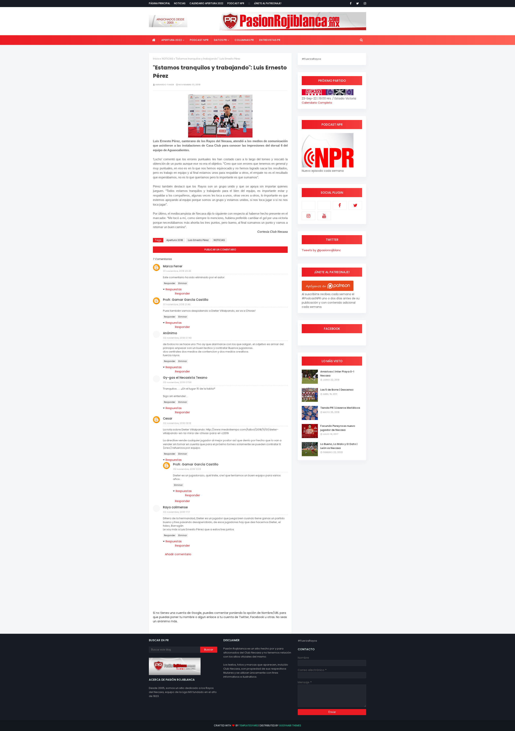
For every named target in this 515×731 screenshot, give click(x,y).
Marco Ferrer (172, 266)
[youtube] (324, 216)
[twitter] (357, 3)
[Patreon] (308, 205)
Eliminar (182, 283)
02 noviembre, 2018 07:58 (177, 382)
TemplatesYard (248, 725)
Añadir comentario (178, 554)
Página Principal (159, 3)
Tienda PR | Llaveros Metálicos (340, 408)
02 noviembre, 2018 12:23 (187, 469)
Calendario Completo (317, 103)
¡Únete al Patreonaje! (267, 3)
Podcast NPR (235, 3)
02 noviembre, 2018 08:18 (177, 423)
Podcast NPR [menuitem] (199, 40)
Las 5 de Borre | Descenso (336, 390)
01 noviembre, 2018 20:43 (177, 271)
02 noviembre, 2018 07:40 (177, 337)
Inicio (156, 58)
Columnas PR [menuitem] (244, 40)
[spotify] (324, 205)
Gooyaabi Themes (290, 725)
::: (249, 3)
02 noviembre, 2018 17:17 (176, 512)
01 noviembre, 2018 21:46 (177, 304)
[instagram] (364, 3)
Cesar (167, 418)
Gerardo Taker (164, 84)
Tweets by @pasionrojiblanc (321, 250)
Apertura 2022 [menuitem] (171, 40)
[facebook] (350, 3)
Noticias (179, 3)
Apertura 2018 (174, 240)
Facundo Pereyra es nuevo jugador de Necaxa (337, 428)
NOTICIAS (167, 58)
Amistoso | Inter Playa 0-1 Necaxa (337, 373)
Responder (169, 283)
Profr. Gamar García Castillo (185, 300)
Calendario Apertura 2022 (206, 3)
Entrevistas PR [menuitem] (269, 40)
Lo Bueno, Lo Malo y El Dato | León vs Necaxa (338, 446)
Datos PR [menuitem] (220, 40)
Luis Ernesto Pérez (198, 240)
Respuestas (174, 289)
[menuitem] (154, 40)
